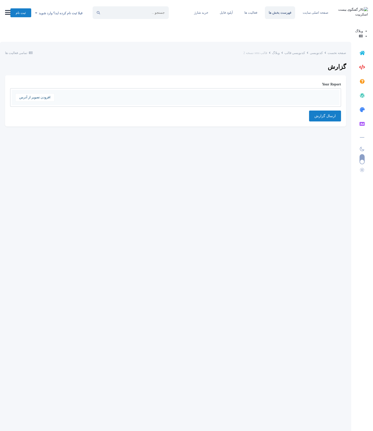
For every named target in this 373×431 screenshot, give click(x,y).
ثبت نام (21, 13)
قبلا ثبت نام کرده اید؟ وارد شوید (59, 13)
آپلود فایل (226, 12)
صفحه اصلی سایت (315, 12)
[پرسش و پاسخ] (362, 82)
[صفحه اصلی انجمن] (362, 54)
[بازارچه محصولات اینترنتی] (362, 125)
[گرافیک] (362, 110)
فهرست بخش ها (280, 12)
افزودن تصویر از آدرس (34, 97)
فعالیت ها (250, 12)
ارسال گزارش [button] (325, 116)
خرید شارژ (201, 12)
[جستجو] (98, 12)
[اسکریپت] (362, 68)
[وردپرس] (362, 96)
